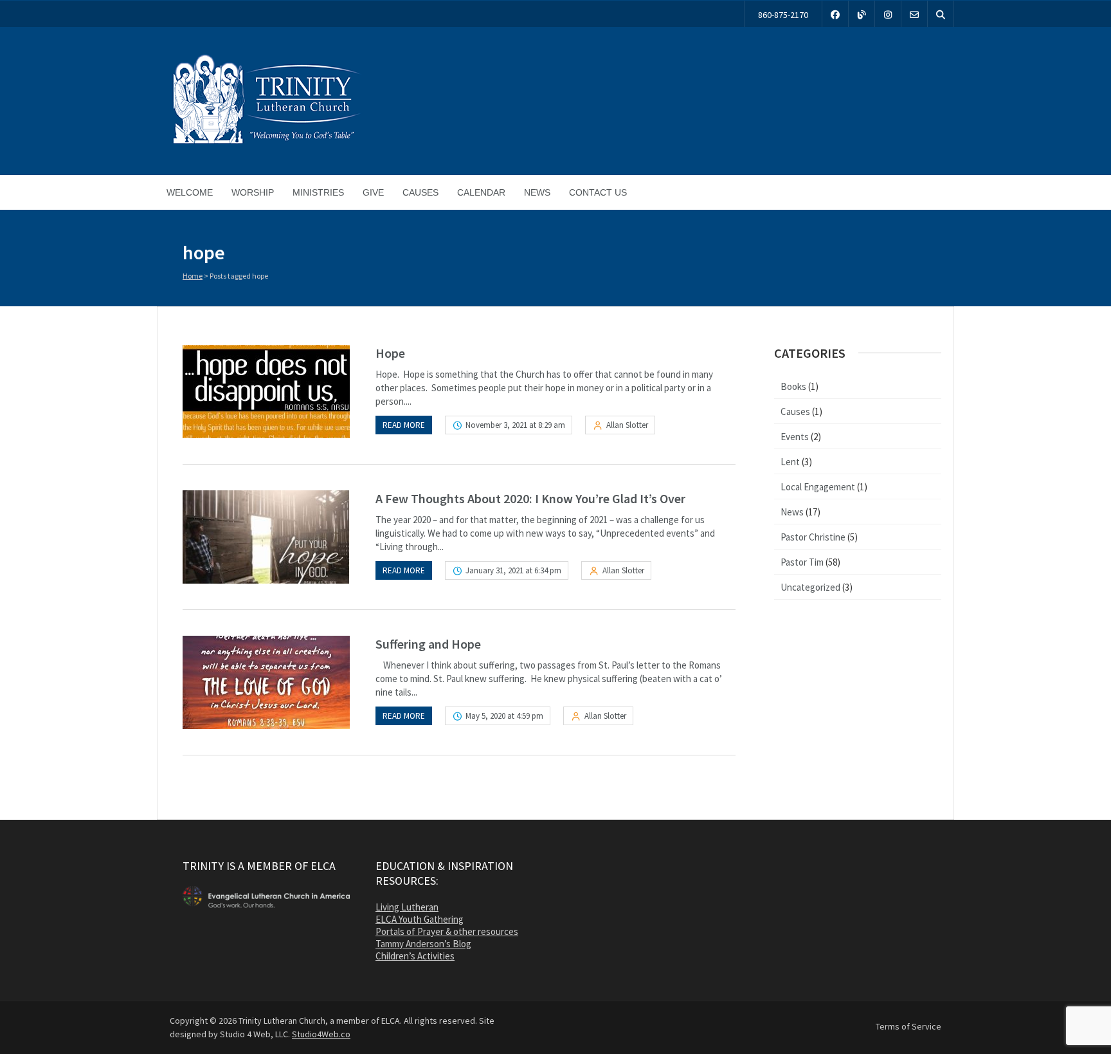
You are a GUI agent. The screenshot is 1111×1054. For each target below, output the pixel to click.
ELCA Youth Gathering (419, 919)
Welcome (190, 192)
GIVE (373, 192)
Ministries (318, 192)
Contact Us (598, 192)
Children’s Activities (415, 956)
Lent (790, 462)
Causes (420, 192)
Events (795, 436)
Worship (252, 192)
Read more (404, 425)
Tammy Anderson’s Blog (423, 944)
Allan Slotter (627, 425)
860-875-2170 (783, 15)
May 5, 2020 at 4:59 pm (504, 715)
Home (193, 276)
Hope (390, 353)
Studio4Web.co (321, 1034)
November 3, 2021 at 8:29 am (515, 425)
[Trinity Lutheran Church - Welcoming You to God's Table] (266, 143)
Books (793, 386)
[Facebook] (835, 14)
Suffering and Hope (428, 644)
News (537, 192)
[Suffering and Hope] (266, 682)
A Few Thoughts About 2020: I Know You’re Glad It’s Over (530, 498)
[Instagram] (888, 14)
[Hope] (266, 391)
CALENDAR (481, 192)
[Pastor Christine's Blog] (861, 14)
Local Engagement (818, 487)
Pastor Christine (813, 537)
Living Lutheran (406, 907)
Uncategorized (810, 587)
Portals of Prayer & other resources (446, 931)
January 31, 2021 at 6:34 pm (513, 570)
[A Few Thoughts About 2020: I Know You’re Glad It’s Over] (266, 537)
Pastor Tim (802, 562)
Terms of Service (908, 1026)
